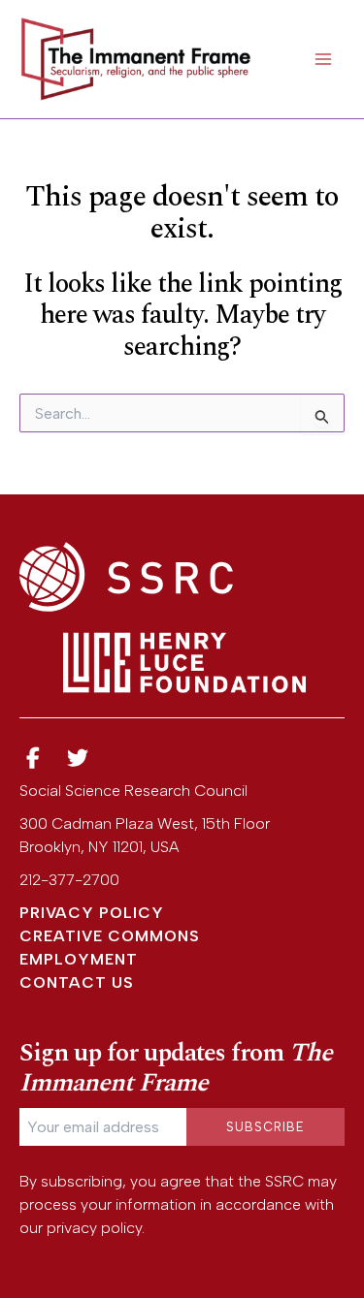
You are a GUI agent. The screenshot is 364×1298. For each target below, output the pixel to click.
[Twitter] (78, 759)
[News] (33, 759)
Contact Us (76, 982)
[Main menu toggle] (323, 59)
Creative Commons (109, 936)
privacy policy (94, 1228)
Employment (78, 959)
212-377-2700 (69, 880)
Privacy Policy (91, 912)
